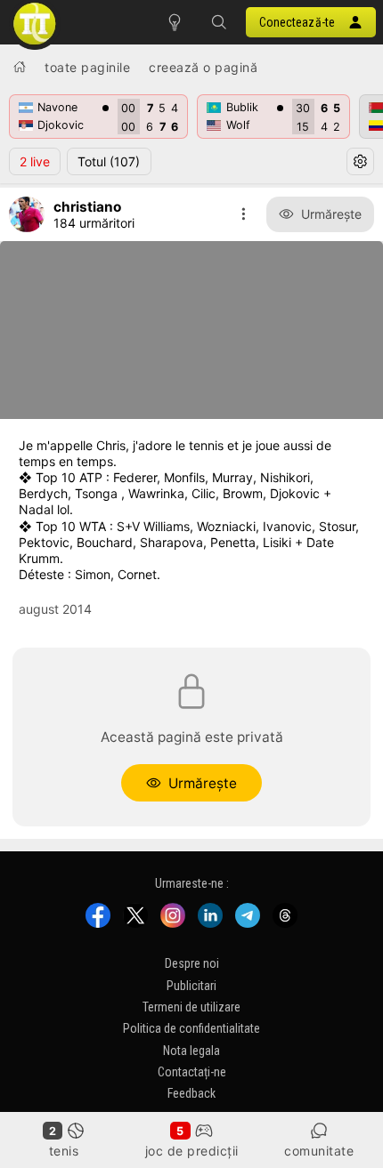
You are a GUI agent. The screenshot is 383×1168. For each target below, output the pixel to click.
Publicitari (191, 985)
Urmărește (331, 214)
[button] (219, 22)
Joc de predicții (192, 1150)
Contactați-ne (192, 1072)
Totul (108, 161)
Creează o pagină (203, 67)
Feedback (191, 1093)
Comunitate (319, 1150)
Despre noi (192, 963)
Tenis (64, 1150)
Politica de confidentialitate (191, 1028)
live (35, 161)
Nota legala (191, 1050)
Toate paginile (87, 67)
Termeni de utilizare (191, 1007)
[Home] (19, 66)
